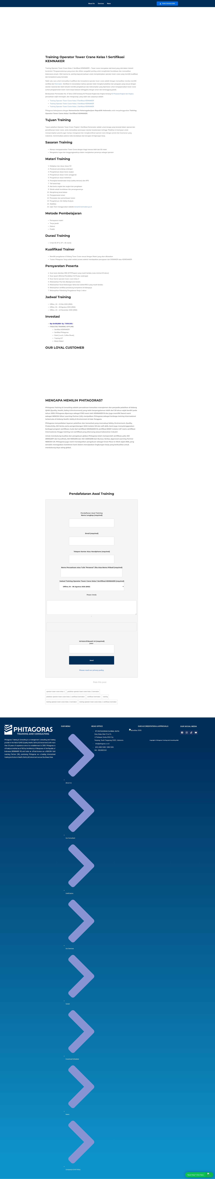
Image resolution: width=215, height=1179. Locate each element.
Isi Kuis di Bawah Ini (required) (91, 655)
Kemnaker (58, 84)
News (109, 3)
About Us (91, 3)
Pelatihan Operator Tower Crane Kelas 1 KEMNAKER (83, 691)
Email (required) (91, 534)
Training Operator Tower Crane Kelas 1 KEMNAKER (61, 702)
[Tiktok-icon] (191, 733)
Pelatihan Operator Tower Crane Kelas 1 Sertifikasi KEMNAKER (65, 697)
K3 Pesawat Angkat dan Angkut (122, 94)
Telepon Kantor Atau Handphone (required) (91, 553)
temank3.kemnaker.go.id (83, 207)
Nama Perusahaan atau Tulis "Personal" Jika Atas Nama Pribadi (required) (91, 567)
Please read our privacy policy (91, 670)
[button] (92, 3)
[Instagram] (187, 733)
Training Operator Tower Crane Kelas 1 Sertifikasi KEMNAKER (72, 106)
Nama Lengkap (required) (91, 516)
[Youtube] (196, 733)
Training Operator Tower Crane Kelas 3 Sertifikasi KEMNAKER (72, 101)
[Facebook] (182, 733)
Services (101, 3)
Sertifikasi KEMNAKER (93, 697)
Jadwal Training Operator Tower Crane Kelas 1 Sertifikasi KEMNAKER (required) (91, 581)
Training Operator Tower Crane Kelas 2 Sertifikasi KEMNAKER (72, 103)
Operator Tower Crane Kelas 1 (55, 691)
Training (105, 697)
